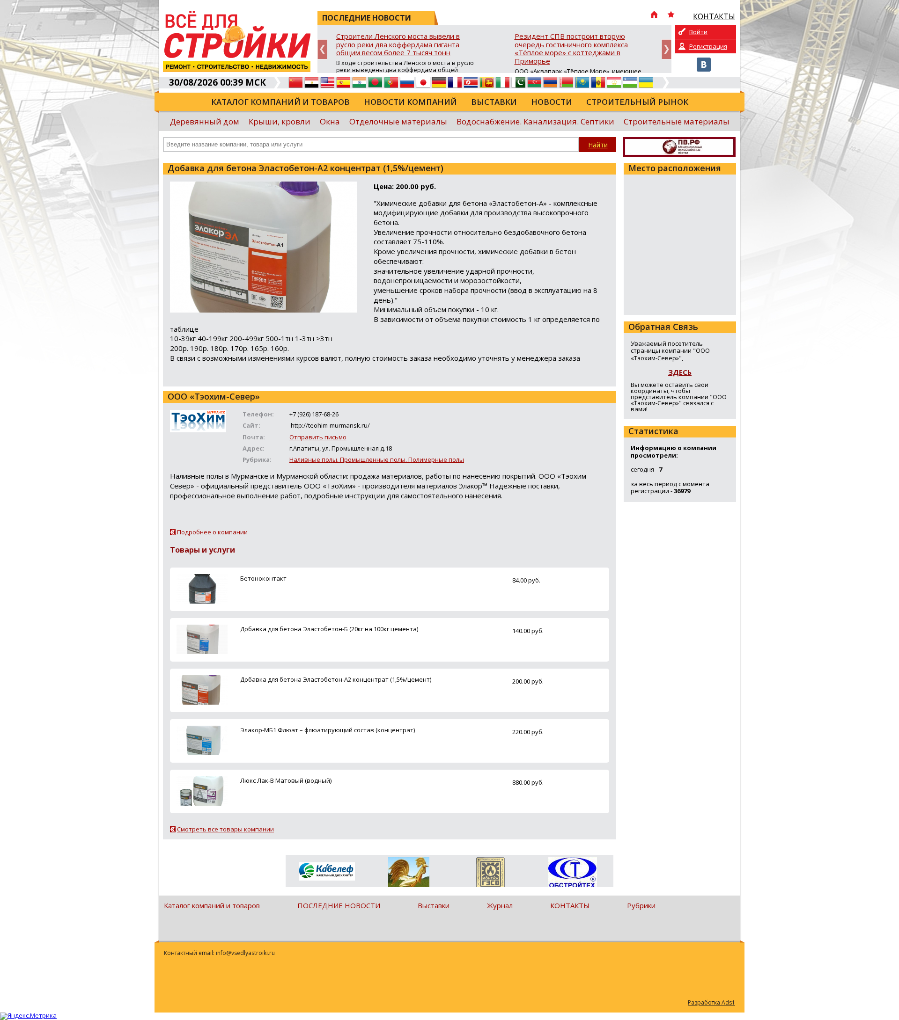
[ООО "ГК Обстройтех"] (572, 873)
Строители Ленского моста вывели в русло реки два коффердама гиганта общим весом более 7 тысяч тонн (398, 44)
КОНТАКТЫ (570, 905)
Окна (330, 121)
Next (666, 49)
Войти (698, 32)
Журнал (500, 905)
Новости (551, 101)
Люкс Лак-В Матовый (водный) (286, 780)
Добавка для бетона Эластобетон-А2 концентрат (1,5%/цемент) (335, 679)
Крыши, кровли (279, 121)
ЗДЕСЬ (680, 372)
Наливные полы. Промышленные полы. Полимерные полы (376, 459)
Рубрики (641, 905)
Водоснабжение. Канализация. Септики (535, 121)
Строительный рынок (637, 101)
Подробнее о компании (212, 532)
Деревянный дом (204, 121)
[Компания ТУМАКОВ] (408, 874)
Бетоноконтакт (263, 578)
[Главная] (654, 15)
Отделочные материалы (398, 121)
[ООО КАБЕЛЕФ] (326, 872)
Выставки (494, 101)
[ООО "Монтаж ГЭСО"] (490, 874)
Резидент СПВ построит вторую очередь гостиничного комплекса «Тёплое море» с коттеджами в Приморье (571, 49)
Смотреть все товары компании (225, 829)
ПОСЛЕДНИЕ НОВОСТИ (338, 905)
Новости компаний (410, 101)
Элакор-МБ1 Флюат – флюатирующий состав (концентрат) (327, 730)
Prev (322, 49)
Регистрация (708, 46)
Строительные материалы (677, 121)
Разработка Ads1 (711, 1002)
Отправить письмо (317, 437)
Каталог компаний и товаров (280, 101)
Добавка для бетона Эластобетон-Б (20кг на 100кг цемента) (329, 629)
